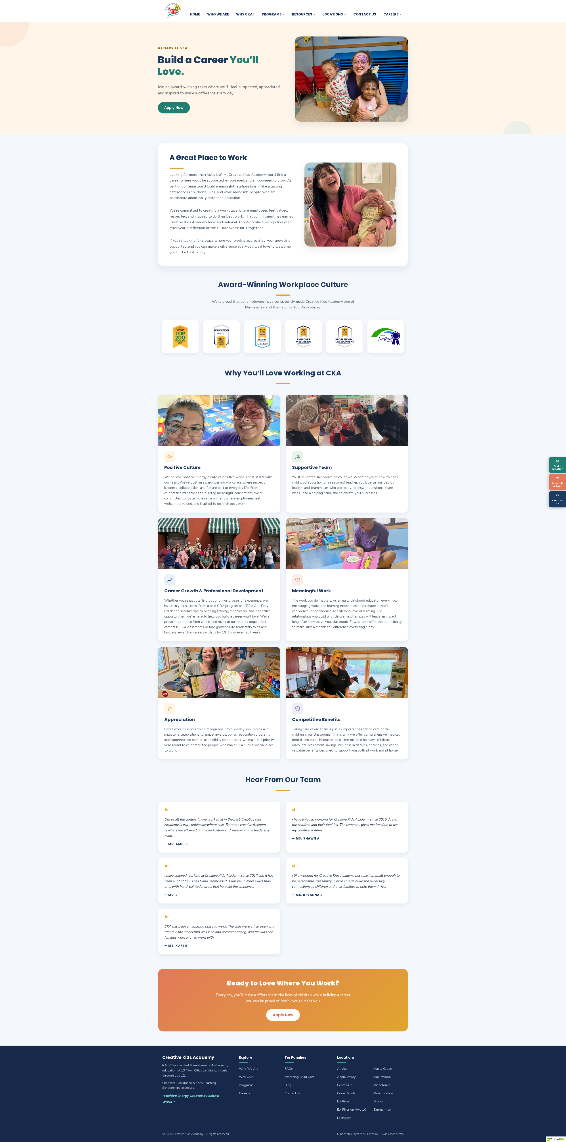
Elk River (343, 1101)
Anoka (342, 1068)
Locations (333, 14)
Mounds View (383, 1093)
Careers (244, 1093)
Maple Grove (382, 1068)
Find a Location (557, 468)
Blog (288, 1085)
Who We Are (218, 14)
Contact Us (364, 14)
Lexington (344, 1117)
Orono (378, 1101)
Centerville (344, 1085)
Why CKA (246, 1077)
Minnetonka (381, 1085)
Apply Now (174, 107)
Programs (272, 14)
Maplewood (382, 1077)
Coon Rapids (346, 1093)
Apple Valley (346, 1077)
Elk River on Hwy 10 (351, 1109)
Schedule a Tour (557, 485)
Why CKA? (245, 14)
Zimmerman (382, 1109)
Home (195, 14)
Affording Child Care (300, 1077)
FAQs (289, 1068)
